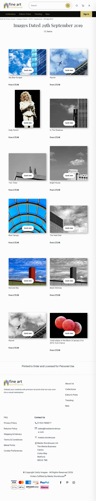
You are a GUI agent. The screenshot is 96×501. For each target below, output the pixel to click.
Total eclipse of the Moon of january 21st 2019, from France (67, 342)
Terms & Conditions (13, 439)
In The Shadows (56, 130)
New (48, 14)
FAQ (6, 417)
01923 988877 (44, 423)
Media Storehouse (55, 476)
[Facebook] (61, 484)
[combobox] (47, 5)
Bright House (55, 183)
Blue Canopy (14, 235)
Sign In (86, 14)
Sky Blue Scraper (15, 78)
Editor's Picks (25, 14)
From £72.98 (14, 85)
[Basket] (83, 5)
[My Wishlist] (77, 5)
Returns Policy (10, 428)
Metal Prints (9, 445)
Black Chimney (56, 288)
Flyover (53, 78)
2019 (30, 19)
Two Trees (13, 183)
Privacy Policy (10, 423)
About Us (69, 383)
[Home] (15, 5)
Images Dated (22, 19)
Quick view (28, 70)
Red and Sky (14, 288)
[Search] (67, 5)
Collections (11, 14)
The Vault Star (56, 235)
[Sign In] (89, 5)
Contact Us (39, 417)
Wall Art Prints (5, 19)
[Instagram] (74, 484)
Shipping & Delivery (13, 434)
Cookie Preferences (13, 450)
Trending (38, 14)
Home (13, 19)
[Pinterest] (67, 484)
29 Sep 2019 (48, 19)
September (38, 19)
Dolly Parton (13, 130)
